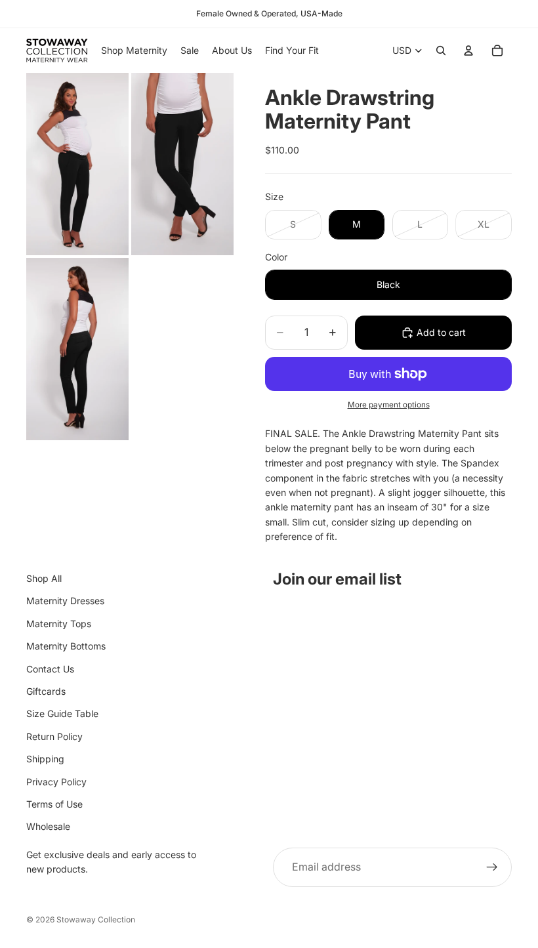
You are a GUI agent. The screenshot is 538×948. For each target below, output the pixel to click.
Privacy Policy (56, 781)
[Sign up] (492, 866)
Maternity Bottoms (66, 645)
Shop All (44, 578)
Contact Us (50, 668)
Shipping (45, 758)
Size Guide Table (62, 713)
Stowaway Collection (95, 919)
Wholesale (48, 826)
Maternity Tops (58, 623)
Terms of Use (54, 803)
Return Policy (54, 735)
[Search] (440, 50)
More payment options (389, 404)
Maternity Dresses (65, 600)
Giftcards (46, 691)
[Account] (468, 50)
